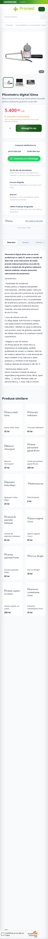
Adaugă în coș (28, 128)
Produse (9, 25)
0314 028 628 (14, 151)
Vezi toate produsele (34, 221)
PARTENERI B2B (10, 2)
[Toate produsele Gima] (8, 221)
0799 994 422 (33, 151)
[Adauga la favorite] (40, 110)
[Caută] (43, 17)
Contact (22, 2)
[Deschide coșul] (41, 9)
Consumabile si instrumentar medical (32, 25)
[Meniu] (5, 9)
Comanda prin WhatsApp (26, 158)
